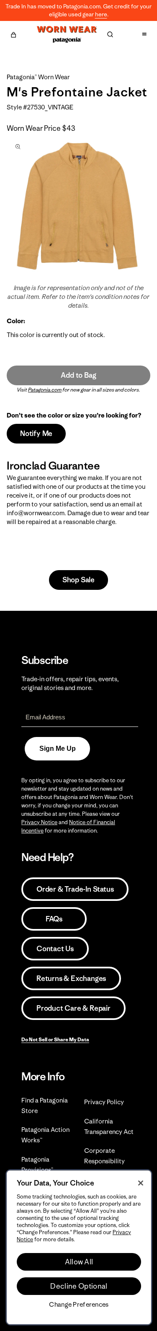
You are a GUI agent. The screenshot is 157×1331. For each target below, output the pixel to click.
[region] (79, 1247)
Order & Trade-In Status (74, 889)
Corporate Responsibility (104, 1156)
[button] (13, 33)
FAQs (54, 919)
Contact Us (55, 948)
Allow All (79, 1261)
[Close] (140, 1183)
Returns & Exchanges (71, 978)
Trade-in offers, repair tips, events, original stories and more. (70, 683)
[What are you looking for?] (110, 34)
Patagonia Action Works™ (45, 1135)
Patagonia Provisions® (37, 1164)
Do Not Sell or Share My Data (55, 1039)
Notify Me (36, 433)
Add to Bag (78, 375)
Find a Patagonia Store (44, 1105)
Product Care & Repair (73, 1008)
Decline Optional (78, 1286)
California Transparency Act (109, 1126)
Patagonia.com (45, 390)
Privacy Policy (104, 1102)
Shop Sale (78, 579)
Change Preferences (78, 1305)
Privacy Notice (39, 822)
